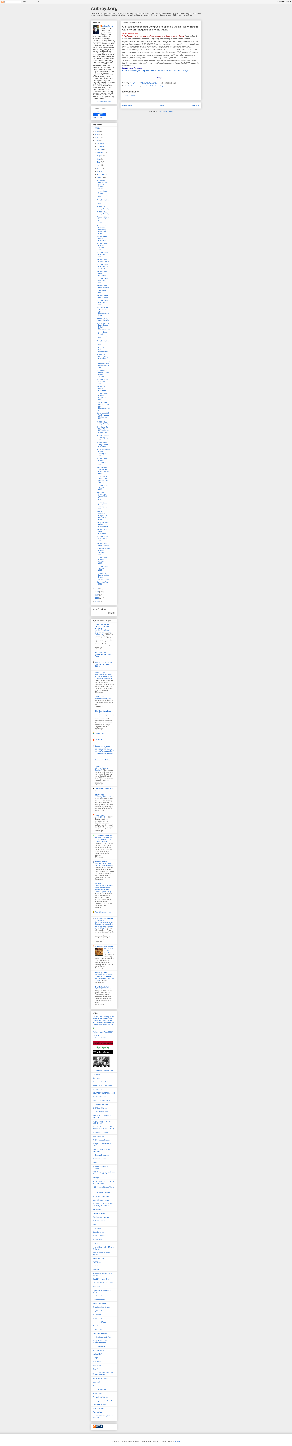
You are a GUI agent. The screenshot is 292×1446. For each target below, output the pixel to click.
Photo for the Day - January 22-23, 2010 (103, 266)
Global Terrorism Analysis (102, 1100)
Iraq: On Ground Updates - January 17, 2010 (102, 335)
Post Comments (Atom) (165, 111)
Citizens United (98, 1329)
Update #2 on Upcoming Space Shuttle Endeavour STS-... (102, 496)
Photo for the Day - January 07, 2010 (103, 487)
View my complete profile (102, 101)
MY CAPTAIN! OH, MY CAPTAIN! (108, 950)
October (100, 149)
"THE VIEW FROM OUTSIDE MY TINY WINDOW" (102, 626)
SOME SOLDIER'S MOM (104, 946)
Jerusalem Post (98, 1258)
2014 (97, 128)
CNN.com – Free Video (101, 1082)
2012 (97, 134)
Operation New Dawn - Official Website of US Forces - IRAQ (103, 1128)
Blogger (177, 1441)
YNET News (97, 1262)
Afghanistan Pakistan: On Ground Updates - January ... (102, 184)
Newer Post (127, 105)
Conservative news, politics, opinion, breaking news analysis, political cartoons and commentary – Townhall (104, 749)
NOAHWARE (97, 1361)
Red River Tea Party (100, 1333)
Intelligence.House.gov (101, 1155)
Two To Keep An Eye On (103, 698)
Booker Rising (100, 733)
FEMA (95, 1162)
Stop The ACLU (98, 1350)
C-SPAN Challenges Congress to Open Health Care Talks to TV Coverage (155, 70)
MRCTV (98, 884)
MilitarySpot (97, 1209)
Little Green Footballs (103, 835)
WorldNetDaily (98, 1239)
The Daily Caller (101, 972)
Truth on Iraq (97, 1412)
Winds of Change (99, 1408)
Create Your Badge (98, 117)
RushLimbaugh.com (103, 912)
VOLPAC (96, 1326)
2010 (97, 140)
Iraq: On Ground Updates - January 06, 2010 (102, 506)
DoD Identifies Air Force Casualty (103, 296)
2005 (97, 601)
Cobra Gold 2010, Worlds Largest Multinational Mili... (103, 416)
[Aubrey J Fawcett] (99, 116)
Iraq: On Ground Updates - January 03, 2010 (102, 560)
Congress (137, 86)
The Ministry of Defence (101, 1193)
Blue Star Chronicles (103, 711)
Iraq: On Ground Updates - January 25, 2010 (102, 246)
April (99, 168)
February (100, 174)
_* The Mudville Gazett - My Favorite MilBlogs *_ (103, 1373)
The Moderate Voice (102, 987)
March (99, 171)
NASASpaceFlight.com (101, 1108)
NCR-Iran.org (97, 1318)
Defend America (98, 1136)
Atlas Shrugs (100, 672)
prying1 (95, 1358)
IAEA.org (96, 1224)
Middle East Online (99, 1303)
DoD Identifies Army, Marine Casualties (102, 445)
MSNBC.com (97, 1089)
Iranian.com (97, 1315)
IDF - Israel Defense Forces (103, 1283)
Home (161, 105)
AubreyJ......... (107, 26)
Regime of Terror (99, 1213)
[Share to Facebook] (172, 83)
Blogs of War (97, 1393)
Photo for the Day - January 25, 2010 (103, 254)
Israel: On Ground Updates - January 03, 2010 (103, 551)
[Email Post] (161, 83)
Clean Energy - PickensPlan (103, 1070)
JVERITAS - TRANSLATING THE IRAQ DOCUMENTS (103, 1205)
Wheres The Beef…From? (104, 989)
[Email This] (166, 83)
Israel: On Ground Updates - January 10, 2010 (103, 452)
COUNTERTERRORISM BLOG (104, 1093)
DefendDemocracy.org (101, 1200)
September (101, 153)
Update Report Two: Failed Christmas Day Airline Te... (103, 470)
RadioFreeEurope (99, 1236)
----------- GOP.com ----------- (103, 1322)
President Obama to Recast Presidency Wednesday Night (103, 229)
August (100, 156)
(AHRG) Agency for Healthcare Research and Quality (104, 1173)
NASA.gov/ (96, 1178)
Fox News (96, 1074)
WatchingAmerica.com (101, 1217)
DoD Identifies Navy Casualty (103, 260)
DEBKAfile (96, 1269)
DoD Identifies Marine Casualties (102, 238)
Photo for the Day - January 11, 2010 (103, 438)
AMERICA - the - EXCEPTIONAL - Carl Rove (103, 654)
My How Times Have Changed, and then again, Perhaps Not (103, 632)
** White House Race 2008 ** (103, 1032)
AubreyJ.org (104, 8)
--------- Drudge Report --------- (104, 1346)
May (99, 165)
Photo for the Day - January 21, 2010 (103, 280)
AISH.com (96, 1286)
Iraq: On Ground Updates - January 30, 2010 (102, 194)
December (101, 143)
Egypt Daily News (99, 1311)
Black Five (96, 1386)
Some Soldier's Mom (100, 1378)
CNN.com (96, 1078)
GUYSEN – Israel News (101, 1279)
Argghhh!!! (96, 1382)
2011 (97, 137)
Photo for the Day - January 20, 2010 (103, 302)
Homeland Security (99, 1159)
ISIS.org (95, 1243)
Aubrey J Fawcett (97, 112)
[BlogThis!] (168, 83)
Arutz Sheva (97, 1266)
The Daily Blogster (99, 1389)
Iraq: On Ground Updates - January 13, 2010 (102, 396)
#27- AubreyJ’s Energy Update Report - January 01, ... (103, 576)
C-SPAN (130, 86)
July (98, 159)
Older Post (195, 105)
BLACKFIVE (99, 697)
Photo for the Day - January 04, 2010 (103, 538)
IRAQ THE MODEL (99, 1404)
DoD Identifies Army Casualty (103, 208)
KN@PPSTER (100, 815)
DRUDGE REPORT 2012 (104, 788)
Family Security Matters (101, 1196)
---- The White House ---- (102, 1112)
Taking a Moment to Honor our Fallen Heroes (103, 350)
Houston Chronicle (99, 1097)
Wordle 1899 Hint (101, 817)
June (99, 162)
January (100, 177)
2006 (97, 598)
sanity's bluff (97, 1354)
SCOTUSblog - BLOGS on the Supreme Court (103, 1182)
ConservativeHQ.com (103, 760)
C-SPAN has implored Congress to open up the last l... (102, 515)
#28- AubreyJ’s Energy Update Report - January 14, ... (103, 373)
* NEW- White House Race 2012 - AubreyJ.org (102, 1037)
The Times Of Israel (100, 1296)
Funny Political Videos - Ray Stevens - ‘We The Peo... (102, 479)
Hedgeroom (97, 1365)
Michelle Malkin (101, 862)
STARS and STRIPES (100, 1132)
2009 (97, 589)
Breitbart (98, 740)
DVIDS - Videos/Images (101, 1140)
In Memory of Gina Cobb (103, 797)
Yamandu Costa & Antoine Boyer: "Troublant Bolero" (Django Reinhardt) (103, 839)
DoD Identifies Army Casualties (102, 273)
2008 (97, 592)
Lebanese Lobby (99, 1300)
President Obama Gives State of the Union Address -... (103, 220)
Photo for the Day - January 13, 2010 (103, 381)
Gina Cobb (96, 1369)
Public (152, 86)
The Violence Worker (100, 1397)
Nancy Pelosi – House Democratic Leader (100, 1342)
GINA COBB (99, 795)
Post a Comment (130, 95)
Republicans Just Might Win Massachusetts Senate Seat (103, 430)
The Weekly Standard (100, 1104)
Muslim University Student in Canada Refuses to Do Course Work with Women (104, 676)
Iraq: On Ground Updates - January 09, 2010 (102, 461)
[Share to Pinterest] (174, 83)
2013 (97, 131)
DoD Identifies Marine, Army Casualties (102, 357)
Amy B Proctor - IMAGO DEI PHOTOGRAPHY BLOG (104, 664)
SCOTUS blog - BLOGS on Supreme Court (104, 919)
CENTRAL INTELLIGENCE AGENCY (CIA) (102, 1122)
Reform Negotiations (161, 86)
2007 (97, 595)
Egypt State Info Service (101, 1307)
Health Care (145, 86)
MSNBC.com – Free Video (102, 1085)
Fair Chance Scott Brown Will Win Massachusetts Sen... (103, 364)
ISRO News (97, 1228)
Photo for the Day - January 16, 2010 (103, 343)
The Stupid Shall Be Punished (103, 1401)
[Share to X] (170, 83)
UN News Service (99, 1221)
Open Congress (98, 1232)
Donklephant (100, 766)
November (101, 146)
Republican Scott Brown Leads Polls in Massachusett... (103, 326)
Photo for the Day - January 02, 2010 (103, 568)
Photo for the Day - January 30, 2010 (103, 202)
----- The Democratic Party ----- (104, 1337)
